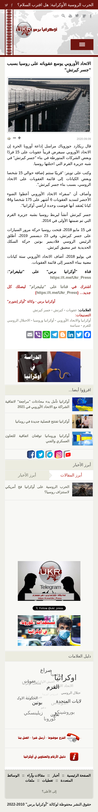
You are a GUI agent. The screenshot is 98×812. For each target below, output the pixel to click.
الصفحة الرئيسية (79, 775)
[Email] (30, 334)
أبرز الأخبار (27, 475)
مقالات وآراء (36, 775)
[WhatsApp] (46, 334)
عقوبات (71, 310)
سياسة (75, 325)
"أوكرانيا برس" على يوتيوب (70, 16)
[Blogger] (62, 334)
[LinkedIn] (71, 334)
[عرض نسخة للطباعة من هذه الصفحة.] (9, 138)
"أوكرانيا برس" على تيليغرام (84, 16)
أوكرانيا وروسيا (43, 320)
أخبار (55, 775)
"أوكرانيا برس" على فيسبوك (91, 16)
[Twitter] (79, 334)
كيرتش (58, 310)
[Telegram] (54, 334)
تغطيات (47, 780)
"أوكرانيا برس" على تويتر (77, 16)
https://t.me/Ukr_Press (70, 277)
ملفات (29, 780)
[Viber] (38, 334)
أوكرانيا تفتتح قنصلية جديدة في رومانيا (42, 421)
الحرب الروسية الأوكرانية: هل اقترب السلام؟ (55, 5)
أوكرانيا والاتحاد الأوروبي (74, 320)
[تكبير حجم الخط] (19, 137)
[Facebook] (87, 334)
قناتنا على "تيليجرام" (48, 287)
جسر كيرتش (41, 310)
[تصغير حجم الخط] (14, 137)
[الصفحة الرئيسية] (36, 30)
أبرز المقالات (65, 475)
